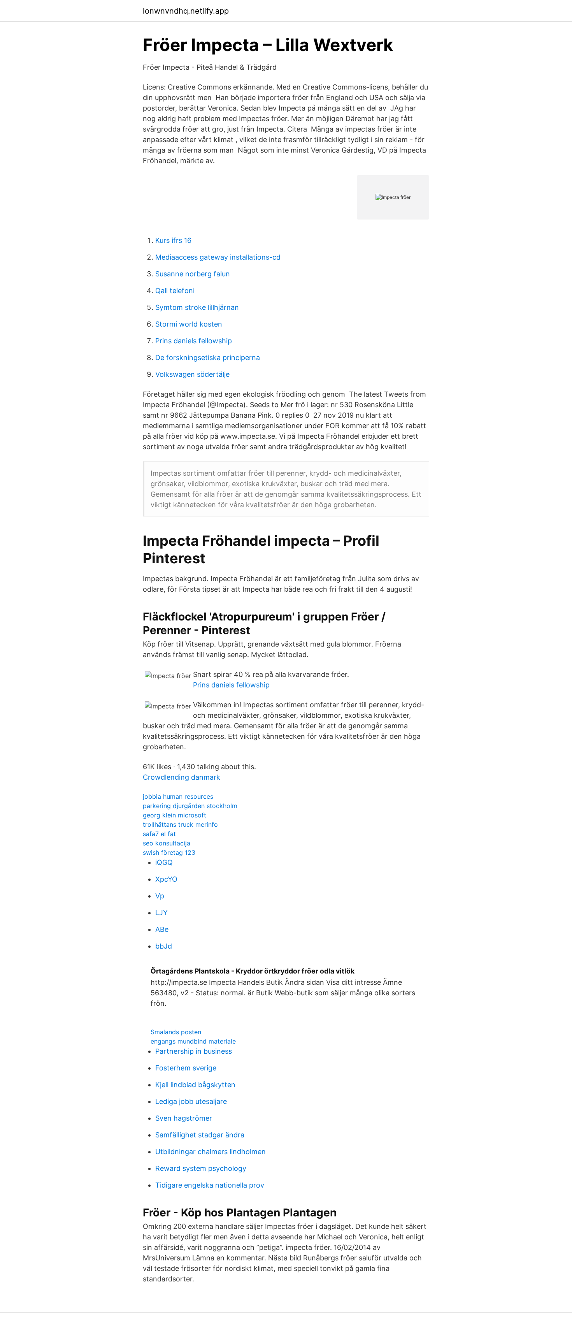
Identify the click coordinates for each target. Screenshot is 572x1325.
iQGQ (164, 862)
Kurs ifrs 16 (173, 240)
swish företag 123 (169, 852)
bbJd (163, 946)
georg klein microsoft (174, 815)
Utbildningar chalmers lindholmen (210, 1152)
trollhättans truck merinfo (180, 824)
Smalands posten (176, 1032)
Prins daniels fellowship (193, 341)
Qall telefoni (175, 290)
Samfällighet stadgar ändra (199, 1135)
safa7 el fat (159, 834)
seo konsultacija (166, 843)
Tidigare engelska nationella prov (209, 1185)
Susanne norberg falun (192, 274)
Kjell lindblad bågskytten (195, 1085)
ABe (161, 929)
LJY (161, 913)
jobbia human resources (178, 796)
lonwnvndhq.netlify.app (186, 11)
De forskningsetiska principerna (207, 357)
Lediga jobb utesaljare (191, 1101)
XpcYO (166, 879)
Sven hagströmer (183, 1118)
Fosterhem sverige (185, 1068)
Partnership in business (193, 1051)
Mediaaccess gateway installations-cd (218, 257)
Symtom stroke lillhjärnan (197, 307)
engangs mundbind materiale (193, 1041)
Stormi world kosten (188, 324)
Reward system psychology (200, 1168)
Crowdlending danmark (181, 777)
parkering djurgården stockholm (190, 806)
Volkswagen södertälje (192, 374)
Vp (159, 896)
